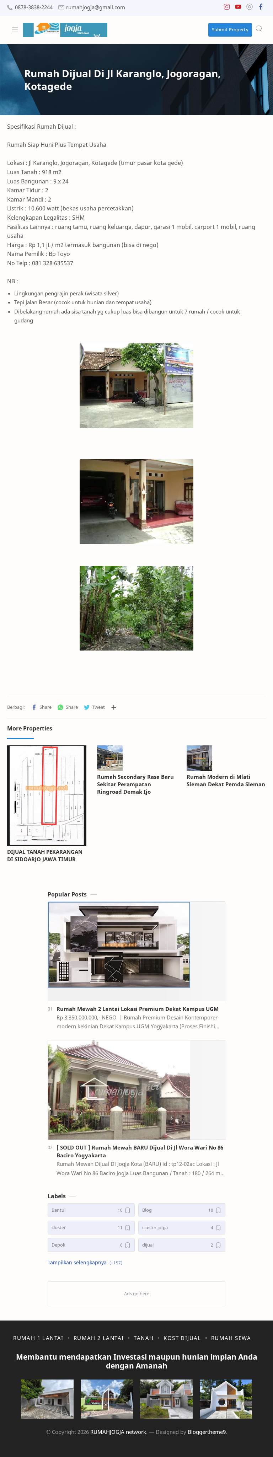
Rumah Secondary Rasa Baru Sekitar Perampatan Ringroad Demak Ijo (135, 784)
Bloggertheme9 (207, 1431)
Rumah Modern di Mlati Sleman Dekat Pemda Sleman (226, 780)
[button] (226, 8)
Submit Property (230, 29)
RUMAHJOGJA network (118, 1431)
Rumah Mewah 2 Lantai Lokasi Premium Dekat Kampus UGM (138, 1008)
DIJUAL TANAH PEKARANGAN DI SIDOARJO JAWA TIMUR (44, 855)
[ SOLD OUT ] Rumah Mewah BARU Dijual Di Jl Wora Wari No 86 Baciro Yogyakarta (140, 1151)
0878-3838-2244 (34, 7)
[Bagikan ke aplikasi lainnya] (113, 707)
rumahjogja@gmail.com (95, 7)
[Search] (258, 28)
